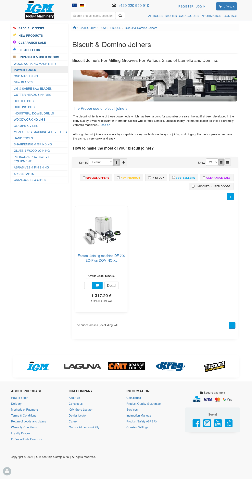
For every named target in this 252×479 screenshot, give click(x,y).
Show (201, 162)
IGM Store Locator (81, 409)
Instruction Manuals (139, 415)
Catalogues (133, 397)
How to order (19, 397)
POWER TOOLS (25, 70)
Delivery (16, 403)
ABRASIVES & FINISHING (31, 167)
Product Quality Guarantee (143, 403)
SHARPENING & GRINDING (33, 144)
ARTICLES (155, 16)
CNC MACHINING (26, 76)
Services (132, 409)
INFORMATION (211, 16)
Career (73, 421)
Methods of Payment (24, 409)
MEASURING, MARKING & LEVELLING (40, 132)
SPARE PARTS (24, 173)
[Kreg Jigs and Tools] (170, 366)
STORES (171, 16)
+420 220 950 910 (133, 5)
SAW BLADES (23, 82)
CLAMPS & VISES (26, 126)
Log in (201, 6)
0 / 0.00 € (229, 6)
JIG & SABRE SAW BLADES (33, 88)
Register (186, 6)
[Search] (120, 15)
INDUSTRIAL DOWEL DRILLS (34, 113)
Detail (111, 285)
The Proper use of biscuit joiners (100, 108)
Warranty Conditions (24, 427)
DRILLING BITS (24, 107)
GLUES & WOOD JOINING (32, 150)
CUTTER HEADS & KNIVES (32, 94)
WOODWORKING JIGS (29, 119)
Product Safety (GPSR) (141, 421)
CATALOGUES (189, 16)
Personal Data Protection (27, 439)
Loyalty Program (21, 433)
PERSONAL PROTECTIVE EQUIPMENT (31, 158)
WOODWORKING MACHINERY (35, 63)
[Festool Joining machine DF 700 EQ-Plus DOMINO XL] (101, 228)
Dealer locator (78, 415)
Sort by (83, 162)
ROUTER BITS (24, 101)
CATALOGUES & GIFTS (30, 180)
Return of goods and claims (28, 421)
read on (105, 125)
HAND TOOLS (23, 138)
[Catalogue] (221, 162)
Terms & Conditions (23, 415)
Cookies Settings (137, 427)
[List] (227, 162)
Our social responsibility (84, 427)
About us (74, 397)
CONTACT (231, 16)
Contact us (76, 403)
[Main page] (74, 28)
